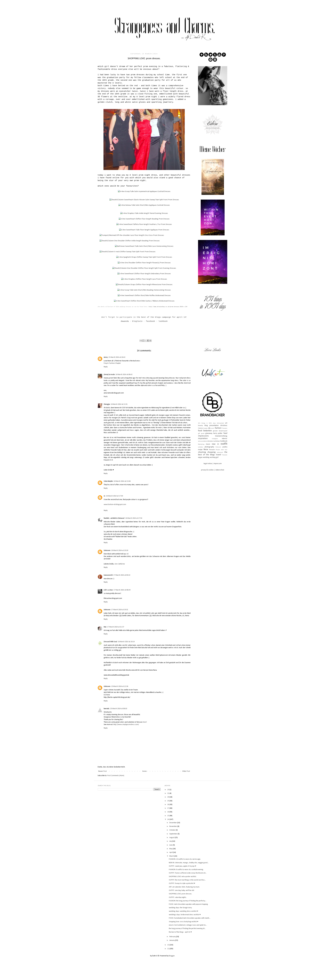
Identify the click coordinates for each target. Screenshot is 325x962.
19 (168, 801)
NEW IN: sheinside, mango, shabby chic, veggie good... (189, 863)
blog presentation (212, 425)
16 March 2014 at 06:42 (124, 375)
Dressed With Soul (110, 642)
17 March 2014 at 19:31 (119, 610)
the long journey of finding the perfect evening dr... (187, 928)
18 (168, 804)
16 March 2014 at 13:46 (122, 481)
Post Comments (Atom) (115, 776)
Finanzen (224, 428)
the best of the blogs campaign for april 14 (161, 317)
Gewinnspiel (223, 431)
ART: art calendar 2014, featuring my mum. (184, 887)
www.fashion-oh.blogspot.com (115, 504)
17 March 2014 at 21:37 (115, 627)
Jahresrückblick (202, 441)
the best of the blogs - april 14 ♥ (180, 932)
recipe (200, 450)
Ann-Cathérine (120, 564)
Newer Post (102, 771)
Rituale (218, 449)
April (171, 852)
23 (168, 790)
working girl (214, 457)
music (208, 444)
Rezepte (212, 449)
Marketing (201, 444)
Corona (200, 428)
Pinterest (218, 447)
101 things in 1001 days (207, 423)
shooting (202, 452)
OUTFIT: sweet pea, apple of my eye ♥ (182, 866)
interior (224, 439)
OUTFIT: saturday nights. (177, 897)
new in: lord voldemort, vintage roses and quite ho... (188, 925)
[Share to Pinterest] (150, 340)
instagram (215, 438)
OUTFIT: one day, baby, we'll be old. (181, 890)
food (200, 431)
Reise (206, 449)
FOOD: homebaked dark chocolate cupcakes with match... (189, 918)
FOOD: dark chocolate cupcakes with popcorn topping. (188, 904)
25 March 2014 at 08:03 (118, 709)
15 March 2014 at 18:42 (116, 357)
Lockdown (216, 441)
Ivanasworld (108, 575)
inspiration (203, 438)
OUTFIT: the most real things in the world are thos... (187, 880)
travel (218, 455)
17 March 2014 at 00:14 (121, 575)
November (173, 826)
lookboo (162, 321)
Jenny (106, 357)
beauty (200, 425)
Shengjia (107, 404)
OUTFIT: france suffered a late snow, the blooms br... (188, 873)
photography (209, 447)
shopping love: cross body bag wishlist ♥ (183, 922)
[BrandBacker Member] (212, 417)
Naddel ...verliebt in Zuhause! (114, 518)
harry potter (218, 433)
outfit (224, 443)
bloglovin (137, 321)
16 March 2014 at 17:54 (133, 518)
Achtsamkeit (220, 423)
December (173, 823)
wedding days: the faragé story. (180, 908)
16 (168, 812)
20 (168, 797)
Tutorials (224, 455)
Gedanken (207, 431)
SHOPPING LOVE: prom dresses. (180, 894)
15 (168, 816)
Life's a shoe (108, 590)
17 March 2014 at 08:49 (121, 590)
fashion (218, 428)
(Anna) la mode (109, 375)
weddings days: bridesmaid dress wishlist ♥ (185, 915)
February (172, 937)
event (212, 428)
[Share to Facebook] (148, 340)
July (170, 841)
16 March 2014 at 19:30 (119, 550)
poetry (225, 447)
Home (144, 771)
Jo (104, 496)
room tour (224, 449)
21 (168, 793)
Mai (105, 627)
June (171, 845)
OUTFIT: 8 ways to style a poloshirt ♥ (182, 883)
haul (225, 433)
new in (215, 444)
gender (215, 431)
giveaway (208, 433)
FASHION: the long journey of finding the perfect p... (187, 901)
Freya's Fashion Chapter (112, 363)
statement (220, 452)
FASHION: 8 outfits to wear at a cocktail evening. (186, 870)
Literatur (210, 441)
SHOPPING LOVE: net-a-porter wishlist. (182, 877)
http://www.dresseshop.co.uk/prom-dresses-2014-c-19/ (168, 306)
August (172, 838)
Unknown (107, 550)
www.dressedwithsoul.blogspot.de (116, 675)
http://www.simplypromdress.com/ (126, 724)
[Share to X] (145, 340)
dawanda (125, 321)
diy (209, 428)
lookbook (223, 441)
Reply (106, 367)
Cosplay (205, 428)
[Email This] (141, 340)
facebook (150, 321)
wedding (206, 457)
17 (168, 808)
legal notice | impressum (213, 464)
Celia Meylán (108, 481)
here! (145, 722)
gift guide (201, 433)
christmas (223, 425)
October (172, 830)
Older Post (186, 771)
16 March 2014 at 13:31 (119, 404)
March (171, 856)
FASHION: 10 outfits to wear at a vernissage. (185, 859)
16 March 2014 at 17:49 (114, 496)
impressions (203, 436)
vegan (200, 457)
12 (168, 949)
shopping (211, 452)
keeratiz (106, 709)
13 (168, 945)
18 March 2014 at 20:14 (126, 642)
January (172, 940)
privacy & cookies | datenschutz (212, 470)
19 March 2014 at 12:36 (119, 686)
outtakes (200, 447)
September (173, 834)
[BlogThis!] (143, 340)
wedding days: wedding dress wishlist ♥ (183, 911)
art (226, 423)
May (171, 849)
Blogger (172, 956)
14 (168, 819)
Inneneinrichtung (221, 436)
